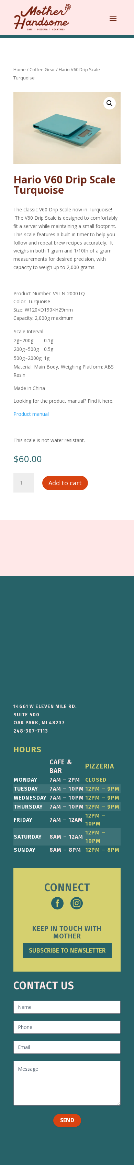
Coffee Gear (42, 69)
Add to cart (65, 483)
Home (19, 69)
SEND (67, 1120)
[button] (109, 103)
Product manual (31, 414)
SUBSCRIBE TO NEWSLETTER (67, 950)
